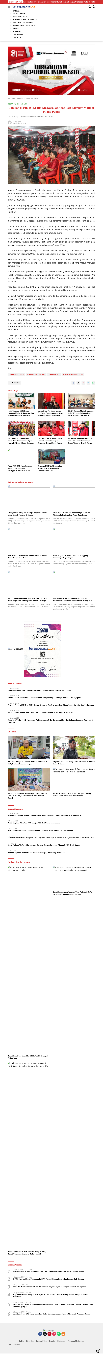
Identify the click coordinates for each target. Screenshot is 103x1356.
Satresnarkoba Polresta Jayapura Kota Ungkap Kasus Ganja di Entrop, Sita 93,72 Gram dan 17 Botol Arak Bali (51, 838)
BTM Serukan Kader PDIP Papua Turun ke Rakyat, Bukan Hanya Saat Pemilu (28, 557)
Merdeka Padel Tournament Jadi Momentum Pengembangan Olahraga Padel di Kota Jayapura (44, 698)
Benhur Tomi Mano (16, 374)
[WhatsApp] (59, 1334)
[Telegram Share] (88, 383)
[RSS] (63, 1334)
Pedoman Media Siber (76, 1341)
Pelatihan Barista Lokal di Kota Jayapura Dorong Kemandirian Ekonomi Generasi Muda (72, 795)
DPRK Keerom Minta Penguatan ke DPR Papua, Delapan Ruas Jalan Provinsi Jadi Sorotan (80, 413)
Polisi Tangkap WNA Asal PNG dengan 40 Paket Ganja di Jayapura (34, 823)
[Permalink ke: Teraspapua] (10, 122)
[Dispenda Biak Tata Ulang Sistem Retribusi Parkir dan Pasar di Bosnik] (74, 747)
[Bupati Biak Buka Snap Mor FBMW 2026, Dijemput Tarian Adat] (29, 960)
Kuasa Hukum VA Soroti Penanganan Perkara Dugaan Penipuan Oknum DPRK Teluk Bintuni (44, 845)
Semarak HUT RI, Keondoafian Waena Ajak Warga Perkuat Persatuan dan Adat (50, 468)
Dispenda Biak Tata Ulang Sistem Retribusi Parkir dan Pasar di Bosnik (74, 763)
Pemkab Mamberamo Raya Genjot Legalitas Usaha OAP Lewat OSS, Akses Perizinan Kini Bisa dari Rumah (27, 796)
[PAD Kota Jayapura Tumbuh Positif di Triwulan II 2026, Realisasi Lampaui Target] (29, 747)
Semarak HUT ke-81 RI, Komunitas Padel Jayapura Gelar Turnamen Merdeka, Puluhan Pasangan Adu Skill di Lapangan (50, 721)
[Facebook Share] (73, 383)
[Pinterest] (49, 1334)
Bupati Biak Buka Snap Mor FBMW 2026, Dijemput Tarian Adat (28, 1057)
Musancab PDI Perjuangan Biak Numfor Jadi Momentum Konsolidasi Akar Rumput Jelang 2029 (72, 600)
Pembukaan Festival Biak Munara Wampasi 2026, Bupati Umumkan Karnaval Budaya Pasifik (27, 1253)
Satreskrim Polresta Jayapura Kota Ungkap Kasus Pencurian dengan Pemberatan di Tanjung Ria (45, 815)
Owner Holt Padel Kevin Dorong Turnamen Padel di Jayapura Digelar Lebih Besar (39, 690)
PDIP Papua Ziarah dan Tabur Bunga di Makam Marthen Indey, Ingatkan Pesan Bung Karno (71, 514)
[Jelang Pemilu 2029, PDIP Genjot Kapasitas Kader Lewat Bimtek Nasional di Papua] (29, 497)
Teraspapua (17, 122)
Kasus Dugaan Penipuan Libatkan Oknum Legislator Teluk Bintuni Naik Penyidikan (40, 830)
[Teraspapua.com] (24, 6)
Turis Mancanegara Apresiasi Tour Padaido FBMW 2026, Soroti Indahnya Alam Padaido (72, 893)
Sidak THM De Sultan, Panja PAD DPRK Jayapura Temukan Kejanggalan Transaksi (40, 712)
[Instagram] (54, 1334)
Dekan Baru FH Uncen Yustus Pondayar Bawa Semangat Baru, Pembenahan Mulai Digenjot (50, 413)
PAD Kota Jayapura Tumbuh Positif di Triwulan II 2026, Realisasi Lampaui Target (27, 763)
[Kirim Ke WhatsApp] (93, 383)
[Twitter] (45, 1334)
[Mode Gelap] (89, 7)
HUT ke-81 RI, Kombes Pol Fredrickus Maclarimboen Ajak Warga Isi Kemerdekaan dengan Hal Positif (20, 441)
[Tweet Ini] (78, 383)
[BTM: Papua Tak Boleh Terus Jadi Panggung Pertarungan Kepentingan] (74, 540)
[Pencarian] (93, 7)
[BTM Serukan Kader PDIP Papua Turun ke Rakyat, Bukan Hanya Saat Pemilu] (29, 540)
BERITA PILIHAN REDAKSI (17, 104)
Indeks (21, 1341)
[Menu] (9, 7)
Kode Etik (30, 1341)
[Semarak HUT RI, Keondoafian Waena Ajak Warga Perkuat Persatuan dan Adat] (51, 456)
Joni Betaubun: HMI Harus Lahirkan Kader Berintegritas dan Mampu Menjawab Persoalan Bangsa (21, 413)
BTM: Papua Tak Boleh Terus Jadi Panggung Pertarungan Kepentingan (70, 557)
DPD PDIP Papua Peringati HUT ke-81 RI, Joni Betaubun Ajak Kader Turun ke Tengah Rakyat (80, 441)
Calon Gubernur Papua (36, 374)
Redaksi (52, 1341)
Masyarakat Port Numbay (73, 374)
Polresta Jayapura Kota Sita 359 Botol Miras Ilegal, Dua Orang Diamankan (36, 853)
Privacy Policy (41, 1341)
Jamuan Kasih (54, 374)
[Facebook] (40, 1334)
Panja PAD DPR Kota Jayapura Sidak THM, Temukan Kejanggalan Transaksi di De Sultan (20, 468)
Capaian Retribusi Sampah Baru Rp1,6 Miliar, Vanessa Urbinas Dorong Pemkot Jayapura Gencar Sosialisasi (50, 1296)
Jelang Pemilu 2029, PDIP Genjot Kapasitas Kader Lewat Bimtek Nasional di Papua (27, 514)
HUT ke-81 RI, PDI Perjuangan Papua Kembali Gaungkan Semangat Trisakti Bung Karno (50, 441)
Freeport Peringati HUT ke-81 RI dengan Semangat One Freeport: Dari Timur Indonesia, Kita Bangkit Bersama (51, 705)
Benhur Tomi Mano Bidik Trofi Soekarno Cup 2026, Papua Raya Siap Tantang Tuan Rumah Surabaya (27, 600)
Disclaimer (61, 1341)
